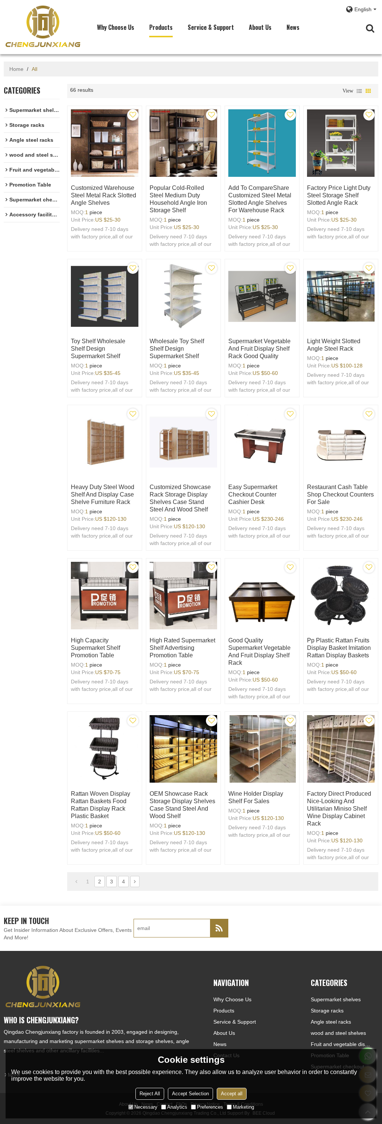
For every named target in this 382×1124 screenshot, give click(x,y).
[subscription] (219, 928)
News (293, 27)
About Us (260, 27)
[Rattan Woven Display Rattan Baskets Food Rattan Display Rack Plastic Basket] (104, 749)
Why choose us (115, 27)
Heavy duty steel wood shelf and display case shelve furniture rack (102, 494)
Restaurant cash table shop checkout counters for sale (340, 494)
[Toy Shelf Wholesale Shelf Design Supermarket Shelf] (104, 296)
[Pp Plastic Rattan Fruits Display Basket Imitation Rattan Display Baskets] (341, 595)
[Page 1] (76, 881)
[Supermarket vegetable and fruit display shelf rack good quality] (262, 296)
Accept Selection (190, 1093)
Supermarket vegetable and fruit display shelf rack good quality (259, 348)
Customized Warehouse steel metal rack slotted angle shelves (103, 195)
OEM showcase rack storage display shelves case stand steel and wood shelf (182, 804)
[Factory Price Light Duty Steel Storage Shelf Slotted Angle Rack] (341, 143)
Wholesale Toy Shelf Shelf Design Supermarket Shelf (177, 348)
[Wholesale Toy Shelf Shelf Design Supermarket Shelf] (183, 296)
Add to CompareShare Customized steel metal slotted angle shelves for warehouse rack (259, 199)
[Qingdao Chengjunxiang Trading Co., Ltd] (43, 26)
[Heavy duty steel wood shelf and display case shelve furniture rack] (104, 442)
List (359, 91)
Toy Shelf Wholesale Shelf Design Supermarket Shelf (98, 348)
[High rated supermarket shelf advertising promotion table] (183, 595)
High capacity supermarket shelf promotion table (95, 647)
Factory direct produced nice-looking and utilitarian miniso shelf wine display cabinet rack (339, 808)
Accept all (231, 1093)
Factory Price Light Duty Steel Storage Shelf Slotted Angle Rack (338, 195)
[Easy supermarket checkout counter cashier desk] (262, 442)
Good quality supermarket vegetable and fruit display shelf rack (259, 651)
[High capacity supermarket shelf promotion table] (104, 595)
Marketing (243, 1107)
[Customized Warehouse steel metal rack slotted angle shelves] (104, 143)
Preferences (210, 1107)
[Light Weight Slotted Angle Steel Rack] (341, 296)
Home (16, 69)
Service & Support (211, 27)
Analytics (177, 1107)
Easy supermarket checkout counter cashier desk (252, 494)
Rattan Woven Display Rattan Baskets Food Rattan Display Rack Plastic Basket (100, 804)
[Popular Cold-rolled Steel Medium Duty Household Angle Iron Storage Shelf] (183, 143)
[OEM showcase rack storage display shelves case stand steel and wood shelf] (183, 749)
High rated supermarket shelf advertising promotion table (182, 647)
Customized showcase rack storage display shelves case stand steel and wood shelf (180, 498)
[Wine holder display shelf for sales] (262, 749)
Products (161, 27)
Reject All (150, 1093)
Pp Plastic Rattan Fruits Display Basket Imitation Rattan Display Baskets (339, 647)
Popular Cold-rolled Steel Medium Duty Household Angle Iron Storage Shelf (178, 199)
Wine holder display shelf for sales (255, 797)
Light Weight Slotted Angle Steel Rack (333, 345)
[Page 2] (135, 881)
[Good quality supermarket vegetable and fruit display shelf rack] (262, 595)
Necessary (145, 1107)
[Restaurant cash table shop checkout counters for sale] (341, 442)
